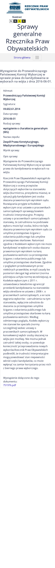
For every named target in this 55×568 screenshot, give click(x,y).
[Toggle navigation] (37, 57)
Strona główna (22, 57)
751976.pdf (9, 385)
